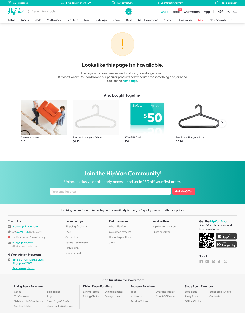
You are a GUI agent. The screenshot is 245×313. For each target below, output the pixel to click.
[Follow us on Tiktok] (219, 261)
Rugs (129, 20)
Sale (201, 20)
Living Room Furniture (28, 286)
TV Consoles (21, 296)
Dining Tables (91, 291)
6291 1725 (20, 232)
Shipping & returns (76, 226)
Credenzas (28, 301)
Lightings (101, 20)
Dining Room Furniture (97, 286)
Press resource (162, 232)
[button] (128, 11)
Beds (38, 20)
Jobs (112, 242)
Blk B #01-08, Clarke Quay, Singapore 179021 (28, 261)
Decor (116, 20)
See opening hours (23, 268)
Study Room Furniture (199, 286)
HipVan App (218, 221)
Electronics (185, 20)
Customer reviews (120, 232)
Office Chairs (193, 301)
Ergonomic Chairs (220, 291)
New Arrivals (218, 20)
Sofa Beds (191, 291)
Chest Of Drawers (167, 296)
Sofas (11, 20)
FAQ (68, 232)
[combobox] (80, 11)
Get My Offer (184, 191)
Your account (73, 253)
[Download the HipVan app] (218, 241)
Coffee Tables (22, 306)
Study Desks (192, 296)
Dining (25, 20)
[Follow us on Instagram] (207, 261)
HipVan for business (164, 226)
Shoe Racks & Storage (60, 306)
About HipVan (117, 226)
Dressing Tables (165, 291)
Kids (86, 20)
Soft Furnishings (148, 20)
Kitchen (168, 20)
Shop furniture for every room (122, 280)
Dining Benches (114, 291)
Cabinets (214, 296)
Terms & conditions (76, 242)
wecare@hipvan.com (25, 226)
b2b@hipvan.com (22, 242)
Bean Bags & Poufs (58, 301)
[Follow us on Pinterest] (213, 261)
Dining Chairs (91, 296)
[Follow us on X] (225, 261)
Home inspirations (120, 237)
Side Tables (53, 291)
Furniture (72, 20)
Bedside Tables (139, 301)
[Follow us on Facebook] (201, 261)
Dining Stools (112, 296)
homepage (129, 81)
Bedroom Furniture (142, 286)
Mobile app (72, 248)
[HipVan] (16, 11)
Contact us (71, 237)
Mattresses (54, 20)
